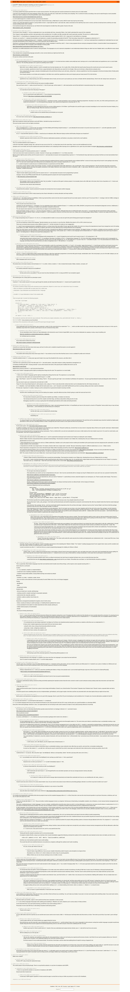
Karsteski (15, 275)
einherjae (25, 760)
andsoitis (29, 769)
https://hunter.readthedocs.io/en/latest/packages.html (39, 480)
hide (27, 6)
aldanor (21, 908)
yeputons (18, 159)
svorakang (18, 202)
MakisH (21, 613)
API (61, 986)
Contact (78, 986)
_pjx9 (17, 562)
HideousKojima (19, 949)
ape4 (17, 751)
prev (26, 30)
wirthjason (15, 361)
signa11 (19, 6)
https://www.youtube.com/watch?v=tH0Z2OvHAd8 (28, 342)
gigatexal (15, 216)
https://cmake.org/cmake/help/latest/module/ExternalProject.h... (36, 671)
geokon (21, 435)
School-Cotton (23, 784)
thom (17, 339)
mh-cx (14, 51)
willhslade (29, 651)
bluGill (21, 655)
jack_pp (14, 280)
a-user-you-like (16, 262)
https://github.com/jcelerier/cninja (75, 460)
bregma (18, 694)
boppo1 (21, 88)
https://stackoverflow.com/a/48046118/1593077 (27, 715)
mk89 (17, 892)
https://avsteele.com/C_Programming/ (22, 27)
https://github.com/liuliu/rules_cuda (48, 559)
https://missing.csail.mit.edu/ (19, 366)
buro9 (14, 345)
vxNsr (24, 632)
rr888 (14, 196)
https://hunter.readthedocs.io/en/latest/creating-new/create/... (41, 474)
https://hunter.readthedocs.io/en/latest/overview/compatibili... (41, 483)
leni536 (17, 266)
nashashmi (15, 191)
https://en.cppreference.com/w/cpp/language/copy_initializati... (35, 334)
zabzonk (25, 99)
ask (34, 1)
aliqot (21, 931)
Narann (18, 679)
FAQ (56, 986)
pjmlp (17, 257)
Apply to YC (73, 986)
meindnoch (22, 390)
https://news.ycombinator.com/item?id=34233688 (40, 96)
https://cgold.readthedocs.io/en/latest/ (95, 453)
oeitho (14, 963)
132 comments (37, 6)
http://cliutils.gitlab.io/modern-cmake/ (38, 426)
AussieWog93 (23, 65)
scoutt (17, 373)
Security (65, 986)
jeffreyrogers (19, 243)
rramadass (25, 92)
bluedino (14, 149)
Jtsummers (29, 740)
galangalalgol (19, 424)
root (34, 65)
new (21, 1)
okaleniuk (15, 979)
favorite (32, 6)
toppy (17, 115)
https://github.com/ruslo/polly (86, 449)
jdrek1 (17, 59)
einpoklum (18, 131)
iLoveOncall (18, 81)
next (25, 10)
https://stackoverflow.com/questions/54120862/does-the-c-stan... (39, 810)
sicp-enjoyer (19, 187)
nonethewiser (19, 968)
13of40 (21, 418)
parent (27, 59)
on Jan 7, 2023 (31, 760)
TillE (17, 126)
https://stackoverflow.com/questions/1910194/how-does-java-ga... (62, 790)
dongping (22, 542)
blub (21, 812)
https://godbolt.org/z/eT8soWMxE (30, 320)
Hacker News (16, 1)
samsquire (15, 30)
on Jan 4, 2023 (39, 514)
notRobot (15, 356)
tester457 (18, 959)
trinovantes (18, 780)
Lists (59, 986)
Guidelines (52, 986)
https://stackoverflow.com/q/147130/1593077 (27, 711)
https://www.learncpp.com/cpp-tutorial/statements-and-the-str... (27, 16)
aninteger (18, 220)
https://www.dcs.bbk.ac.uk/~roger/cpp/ (22, 349)
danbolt (21, 77)
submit (44, 1)
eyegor (17, 857)
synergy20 (15, 141)
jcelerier (25, 455)
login (118, 1)
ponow (21, 789)
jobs (40, 1)
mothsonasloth (16, 699)
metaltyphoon (33, 414)
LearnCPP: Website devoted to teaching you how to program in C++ (30, 4)
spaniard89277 (16, 793)
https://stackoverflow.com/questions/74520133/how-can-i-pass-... (28, 46)
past (24, 1)
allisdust (25, 926)
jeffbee (21, 271)
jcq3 (14, 954)
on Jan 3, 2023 (23, 6)
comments (29, 1)
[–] (26, 10)
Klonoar (21, 918)
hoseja (24, 674)
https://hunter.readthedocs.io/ (82, 447)
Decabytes (18, 662)
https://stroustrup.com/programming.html (27, 176)
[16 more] (29, 979)
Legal (69, 986)
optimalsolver (15, 119)
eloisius (21, 668)
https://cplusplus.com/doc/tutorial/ (21, 55)
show (37, 1)
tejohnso (18, 171)
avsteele (14, 10)
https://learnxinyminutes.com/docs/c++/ (42, 116)
